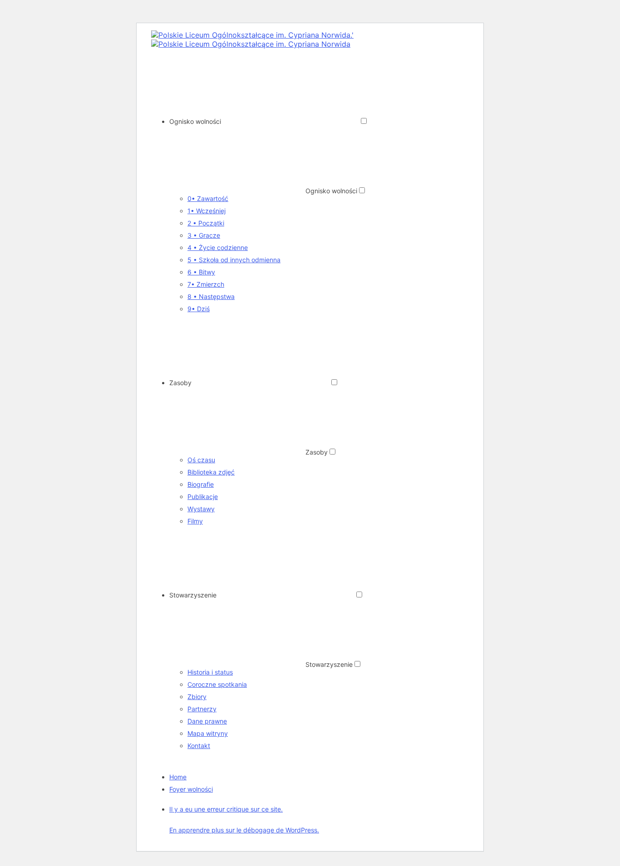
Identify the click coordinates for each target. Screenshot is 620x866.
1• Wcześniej (206, 211)
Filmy (195, 521)
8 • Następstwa (211, 296)
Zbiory (197, 696)
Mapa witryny (207, 733)
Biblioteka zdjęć (211, 472)
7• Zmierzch (205, 284)
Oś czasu (201, 460)
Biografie (200, 484)
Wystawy (201, 509)
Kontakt (198, 745)
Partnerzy (202, 709)
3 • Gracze (203, 235)
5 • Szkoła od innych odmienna (233, 260)
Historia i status (210, 672)
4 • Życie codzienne (217, 247)
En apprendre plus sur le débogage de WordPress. (244, 830)
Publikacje (202, 496)
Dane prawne (207, 721)
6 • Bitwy (201, 272)
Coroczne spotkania (217, 684)
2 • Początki (205, 223)
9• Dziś (198, 309)
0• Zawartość (207, 198)
